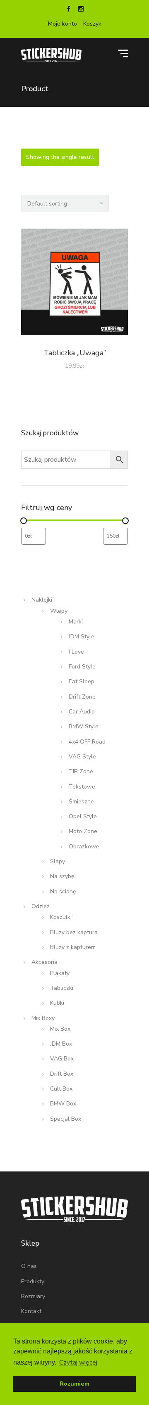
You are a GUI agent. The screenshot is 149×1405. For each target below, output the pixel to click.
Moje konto (62, 24)
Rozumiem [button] (74, 1383)
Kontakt (31, 1311)
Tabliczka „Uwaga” (74, 353)
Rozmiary (33, 1296)
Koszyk (92, 24)
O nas (29, 1266)
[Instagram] (80, 10)
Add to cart (74, 283)
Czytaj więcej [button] (78, 1362)
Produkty (32, 1281)
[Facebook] (68, 10)
